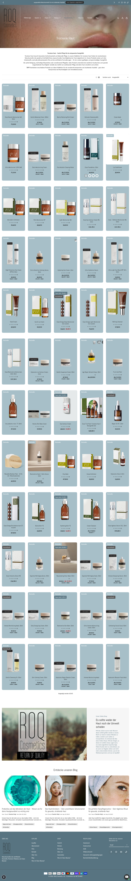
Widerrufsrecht (87, 852)
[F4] (89, 175)
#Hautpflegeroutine (105, 827)
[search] (118, 18)
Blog (33, 858)
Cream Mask (117, 117)
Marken (59, 846)
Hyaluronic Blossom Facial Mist (117, 677)
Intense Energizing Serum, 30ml (117, 576)
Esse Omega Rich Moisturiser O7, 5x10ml (13, 527)
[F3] (86, 175)
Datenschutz (87, 846)
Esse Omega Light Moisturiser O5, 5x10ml (91, 323)
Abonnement (35, 846)
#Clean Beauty (93, 827)
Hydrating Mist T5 (65, 526)
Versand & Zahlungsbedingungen (93, 855)
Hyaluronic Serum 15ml (117, 474)
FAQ (33, 849)
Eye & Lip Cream (39, 322)
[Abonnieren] (126, 845)
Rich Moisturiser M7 (39, 220)
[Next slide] (114, 2)
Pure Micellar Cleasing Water (65, 167)
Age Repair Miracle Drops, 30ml (91, 372)
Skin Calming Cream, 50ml (39, 677)
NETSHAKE (79, 876)
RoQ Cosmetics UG (59, 876)
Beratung (60, 849)
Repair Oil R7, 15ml (117, 424)
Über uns (60, 852)
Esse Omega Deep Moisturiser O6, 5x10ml (65, 323)
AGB (84, 849)
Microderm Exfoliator (13, 220)
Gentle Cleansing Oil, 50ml (13, 677)
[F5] (93, 175)
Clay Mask (65, 474)
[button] (4, 877)
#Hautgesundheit (17, 824)
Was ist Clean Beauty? (38, 861)
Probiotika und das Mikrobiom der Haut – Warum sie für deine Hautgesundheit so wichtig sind (22, 810)
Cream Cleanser (91, 526)
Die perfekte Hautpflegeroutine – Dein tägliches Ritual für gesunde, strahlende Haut (108, 810)
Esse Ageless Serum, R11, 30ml (117, 526)
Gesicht (59, 843)
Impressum (86, 843)
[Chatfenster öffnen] (126, 877)
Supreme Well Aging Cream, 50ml (91, 576)
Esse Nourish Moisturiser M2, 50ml (13, 118)
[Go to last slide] (3, 2)
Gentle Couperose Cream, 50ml (65, 372)
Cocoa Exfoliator (91, 474)
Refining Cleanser (117, 322)
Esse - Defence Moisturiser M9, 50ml (117, 221)
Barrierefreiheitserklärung (90, 858)
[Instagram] (121, 2)
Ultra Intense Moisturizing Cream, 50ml (91, 627)
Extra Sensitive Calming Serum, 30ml (39, 271)
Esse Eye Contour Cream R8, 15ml (91, 221)
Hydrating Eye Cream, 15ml (65, 270)
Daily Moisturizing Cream (39, 167)
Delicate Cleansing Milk (91, 117)
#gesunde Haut (7, 824)
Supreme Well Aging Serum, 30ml (39, 576)
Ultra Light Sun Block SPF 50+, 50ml (117, 271)
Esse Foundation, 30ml (91, 167)
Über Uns (34, 855)
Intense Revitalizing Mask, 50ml (13, 626)
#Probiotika (6, 827)
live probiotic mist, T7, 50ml (13, 424)
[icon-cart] (126, 18)
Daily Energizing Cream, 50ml (39, 626)
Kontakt (34, 852)
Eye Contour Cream (65, 424)
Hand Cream (13, 322)
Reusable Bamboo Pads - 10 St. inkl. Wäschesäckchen (14, 475)
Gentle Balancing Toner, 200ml (39, 117)
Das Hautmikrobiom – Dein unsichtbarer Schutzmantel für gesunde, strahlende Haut (65, 810)
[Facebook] (119, 2)
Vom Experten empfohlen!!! (74, 2)
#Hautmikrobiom (29, 824)
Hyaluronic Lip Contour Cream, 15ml (39, 373)
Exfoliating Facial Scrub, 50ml (117, 626)
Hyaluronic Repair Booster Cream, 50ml (65, 678)
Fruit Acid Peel (117, 372)
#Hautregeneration (117, 827)
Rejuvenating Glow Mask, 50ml (65, 576)
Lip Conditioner (117, 167)
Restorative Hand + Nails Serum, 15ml (39, 475)
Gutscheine (60, 855)
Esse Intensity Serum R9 (13, 576)
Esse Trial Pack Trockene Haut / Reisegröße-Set (91, 425)
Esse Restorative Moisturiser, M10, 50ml (13, 373)
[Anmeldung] (122, 18)
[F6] (97, 175)
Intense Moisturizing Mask (91, 677)
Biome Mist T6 (39, 526)
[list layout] (96, 77)
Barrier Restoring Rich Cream (65, 117)
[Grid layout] (99, 77)
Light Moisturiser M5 (65, 220)
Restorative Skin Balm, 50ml (65, 626)
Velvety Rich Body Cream (39, 424)
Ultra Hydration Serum (91, 270)
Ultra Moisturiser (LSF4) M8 (13, 167)
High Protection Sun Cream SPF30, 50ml (13, 271)
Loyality (34, 843)
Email (111, 845)
